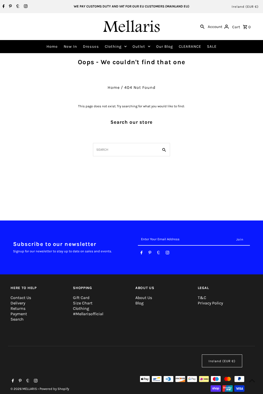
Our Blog (164, 46)
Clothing (113, 46)
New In (70, 46)
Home (52, 46)
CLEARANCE (190, 46)
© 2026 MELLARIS (24, 389)
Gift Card (81, 297)
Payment (19, 313)
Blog (139, 303)
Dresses (91, 46)
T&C (202, 297)
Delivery (18, 303)
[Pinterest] (10, 7)
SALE (212, 46)
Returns (18, 308)
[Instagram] (25, 7)
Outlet (139, 46)
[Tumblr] (17, 7)
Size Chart (82, 303)
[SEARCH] (202, 26)
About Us (143, 297)
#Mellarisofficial (88, 313)
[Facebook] (3, 7)
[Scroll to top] (252, 380)
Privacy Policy (210, 303)
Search (17, 319)
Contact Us (21, 297)
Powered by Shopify (54, 389)
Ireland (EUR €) (245, 6)
